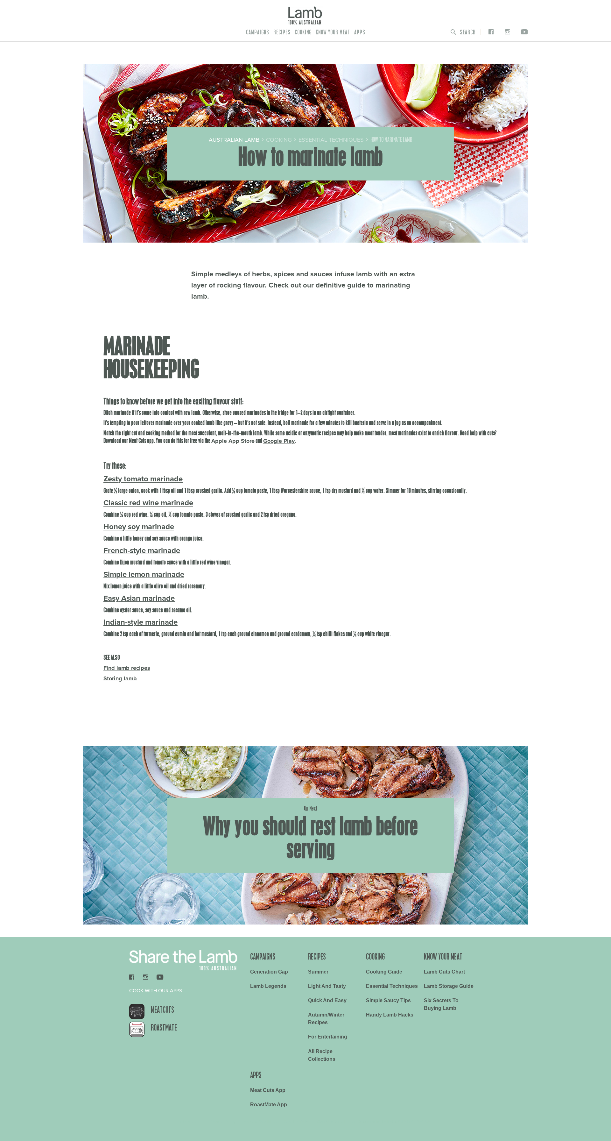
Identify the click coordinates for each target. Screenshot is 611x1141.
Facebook (490, 31)
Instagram (506, 31)
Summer (318, 971)
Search (467, 32)
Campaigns (257, 32)
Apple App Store (233, 440)
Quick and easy (327, 1000)
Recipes (282, 32)
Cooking (303, 32)
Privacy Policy (222, 1122)
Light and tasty (327, 986)
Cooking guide (384, 971)
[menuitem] (257, 32)
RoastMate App (268, 1104)
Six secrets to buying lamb (441, 1004)
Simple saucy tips (388, 1000)
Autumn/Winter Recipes (326, 1018)
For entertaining (327, 1036)
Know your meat (333, 32)
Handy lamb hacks (389, 1014)
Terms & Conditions (259, 1122)
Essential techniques (392, 986)
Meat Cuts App (267, 1090)
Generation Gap (269, 971)
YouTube (523, 31)
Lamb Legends (268, 986)
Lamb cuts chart (444, 971)
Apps (359, 32)
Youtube (159, 976)
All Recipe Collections (321, 1055)
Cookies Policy (297, 1122)
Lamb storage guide (449, 986)
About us (188, 1122)
